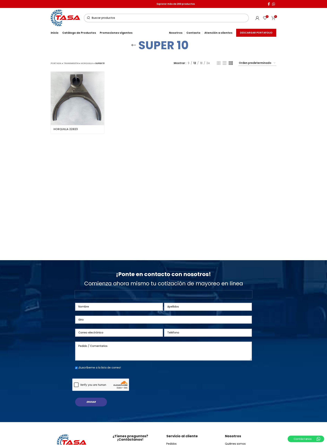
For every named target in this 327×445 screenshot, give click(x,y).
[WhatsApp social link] (273, 4)
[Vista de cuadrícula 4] (231, 63)
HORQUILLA (87, 63)
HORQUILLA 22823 (66, 129)
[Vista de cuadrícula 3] (224, 63)
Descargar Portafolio (256, 32)
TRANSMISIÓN (71, 63)
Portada (56, 63)
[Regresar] (133, 45)
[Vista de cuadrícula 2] (218, 63)
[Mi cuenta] (257, 18)
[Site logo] (65, 18)
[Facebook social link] (269, 4)
